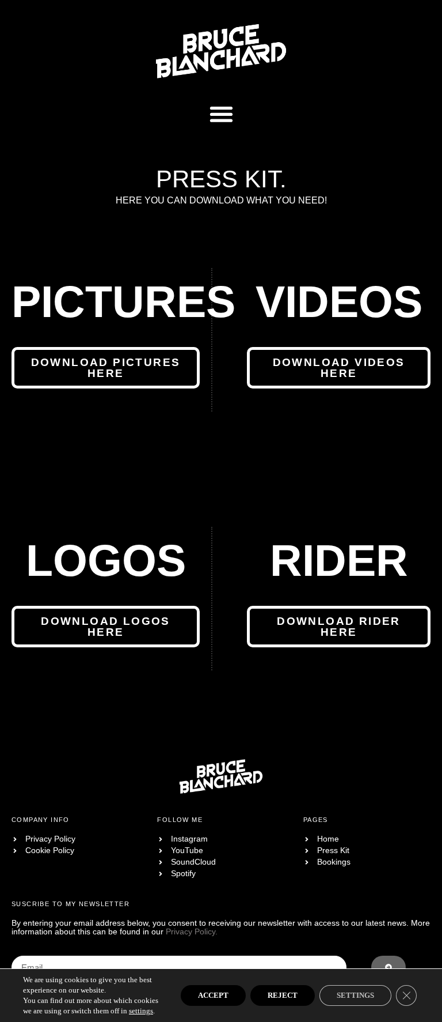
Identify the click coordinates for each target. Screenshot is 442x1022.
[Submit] (388, 967)
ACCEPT (213, 995)
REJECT (283, 995)
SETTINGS (355, 995)
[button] (221, 114)
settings (141, 1010)
